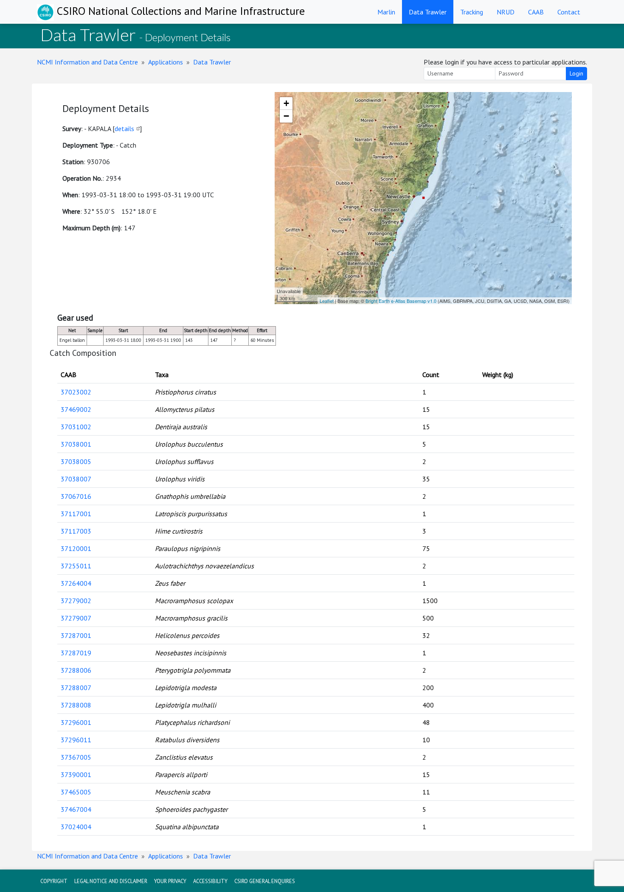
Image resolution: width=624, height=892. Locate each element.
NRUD (505, 12)
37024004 (76, 826)
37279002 (76, 600)
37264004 (76, 583)
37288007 (76, 687)
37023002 (76, 392)
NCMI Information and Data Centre (87, 62)
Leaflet (327, 300)
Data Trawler (428, 12)
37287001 (76, 635)
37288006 (76, 670)
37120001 (76, 548)
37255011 (76, 566)
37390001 (76, 774)
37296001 (76, 722)
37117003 (76, 531)
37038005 (76, 461)
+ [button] (286, 103)
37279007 (76, 618)
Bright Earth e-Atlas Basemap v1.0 (400, 300)
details (124, 128)
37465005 (76, 792)
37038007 (76, 479)
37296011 (76, 739)
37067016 (76, 496)
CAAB (536, 12)
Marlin (386, 12)
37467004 (76, 809)
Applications (165, 62)
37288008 (76, 705)
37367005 (76, 757)
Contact (568, 12)
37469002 (76, 409)
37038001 (76, 444)
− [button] (286, 116)
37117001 (76, 513)
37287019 (76, 653)
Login (576, 73)
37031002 (76, 426)
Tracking (471, 12)
